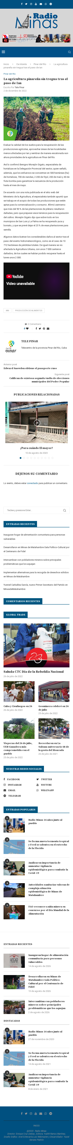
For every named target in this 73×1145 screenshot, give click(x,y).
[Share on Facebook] (36, 328)
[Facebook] (21, 4)
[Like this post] (29, 328)
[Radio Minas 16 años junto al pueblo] (14, 825)
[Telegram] (51, 4)
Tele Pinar (19, 87)
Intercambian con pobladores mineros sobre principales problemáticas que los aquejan (46, 1005)
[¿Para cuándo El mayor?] (36, 422)
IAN (7, 310)
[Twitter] (26, 4)
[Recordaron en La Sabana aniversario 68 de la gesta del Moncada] (53, 728)
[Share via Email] (48, 328)
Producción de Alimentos (28, 310)
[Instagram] (31, 4)
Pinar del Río (40, 64)
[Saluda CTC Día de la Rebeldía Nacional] (36, 645)
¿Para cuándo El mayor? (36, 448)
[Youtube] (36, 4)
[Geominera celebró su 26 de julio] (53, 691)
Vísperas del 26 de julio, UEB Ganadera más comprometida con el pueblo (18, 748)
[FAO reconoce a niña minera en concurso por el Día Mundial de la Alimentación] (14, 912)
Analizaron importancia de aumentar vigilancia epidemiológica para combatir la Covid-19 (48, 868)
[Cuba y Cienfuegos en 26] (19, 691)
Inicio (6, 64)
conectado (32, 483)
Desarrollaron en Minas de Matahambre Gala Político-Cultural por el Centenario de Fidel (45, 982)
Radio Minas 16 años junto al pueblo (45, 821)
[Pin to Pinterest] (44, 328)
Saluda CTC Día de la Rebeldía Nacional (34, 672)
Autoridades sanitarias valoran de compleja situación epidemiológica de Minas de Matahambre (48, 890)
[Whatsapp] (46, 4)
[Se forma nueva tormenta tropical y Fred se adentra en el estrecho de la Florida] (14, 847)
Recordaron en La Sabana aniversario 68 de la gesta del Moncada (53, 747)
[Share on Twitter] (40, 328)
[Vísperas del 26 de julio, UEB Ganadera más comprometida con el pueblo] (19, 728)
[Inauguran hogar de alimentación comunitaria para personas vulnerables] (14, 961)
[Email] (41, 4)
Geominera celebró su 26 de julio (53, 708)
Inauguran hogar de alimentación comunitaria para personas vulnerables (48, 959)
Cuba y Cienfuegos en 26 (18, 706)
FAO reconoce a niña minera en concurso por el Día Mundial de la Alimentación (48, 910)
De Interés (21, 64)
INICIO (36, 1125)
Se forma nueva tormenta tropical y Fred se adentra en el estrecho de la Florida (48, 845)
